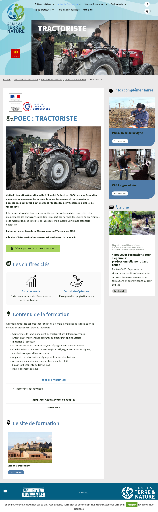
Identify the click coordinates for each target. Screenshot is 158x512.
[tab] (53, 380)
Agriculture (134, 245)
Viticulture (140, 249)
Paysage (132, 249)
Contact (83, 492)
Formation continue (120, 249)
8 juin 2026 (116, 245)
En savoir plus (146, 504)
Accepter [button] (132, 505)
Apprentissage (137, 247)
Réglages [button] (79, 509)
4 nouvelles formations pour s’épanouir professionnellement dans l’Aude (131, 260)
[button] (44, 4)
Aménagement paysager (121, 247)
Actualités (126, 245)
